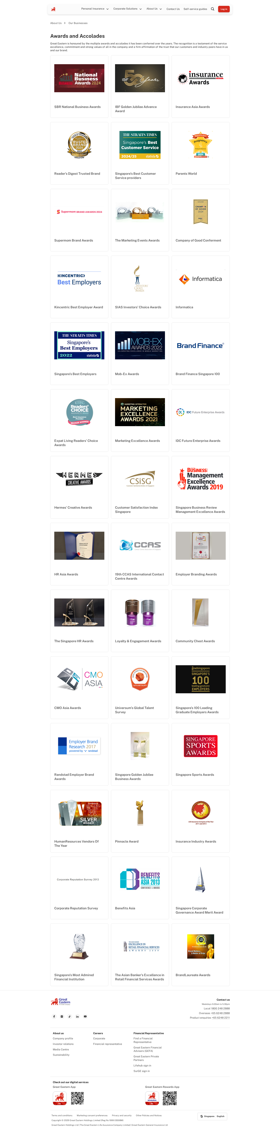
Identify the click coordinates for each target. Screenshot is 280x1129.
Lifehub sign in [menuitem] (142, 1065)
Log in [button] (224, 9)
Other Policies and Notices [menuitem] (149, 1115)
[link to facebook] (54, 1016)
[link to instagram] (61, 1016)
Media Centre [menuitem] (61, 1049)
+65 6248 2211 (221, 1017)
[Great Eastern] (53, 9)
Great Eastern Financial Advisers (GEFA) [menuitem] (148, 1049)
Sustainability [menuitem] (61, 1054)
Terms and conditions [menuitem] (62, 1115)
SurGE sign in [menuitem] (142, 1071)
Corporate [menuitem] (99, 1038)
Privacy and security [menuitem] (122, 1115)
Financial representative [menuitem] (107, 1044)
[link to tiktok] (69, 1016)
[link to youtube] (85, 1016)
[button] (214, 9)
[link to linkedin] (77, 1016)
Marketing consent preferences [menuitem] (92, 1115)
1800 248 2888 (220, 1008)
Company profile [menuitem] (63, 1038)
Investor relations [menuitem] (63, 1044)
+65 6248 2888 (220, 1013)
